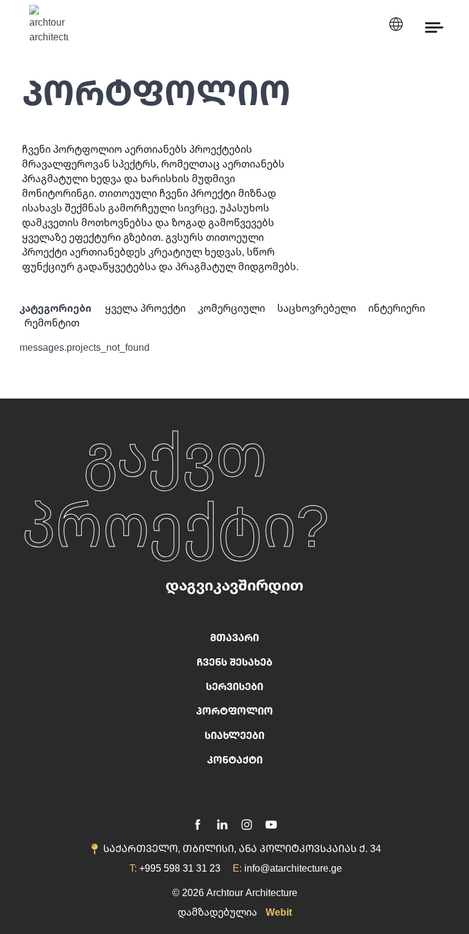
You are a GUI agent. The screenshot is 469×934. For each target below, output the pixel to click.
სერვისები (234, 686)
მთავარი (234, 637)
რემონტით (51, 322)
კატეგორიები (56, 308)
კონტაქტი (235, 760)
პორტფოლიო (234, 711)
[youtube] (271, 823)
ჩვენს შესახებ (234, 662)
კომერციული (232, 308)
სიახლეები (234, 735)
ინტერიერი (396, 308)
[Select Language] (396, 24)
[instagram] (246, 823)
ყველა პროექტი (146, 308)
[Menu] (434, 26)
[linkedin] (222, 823)
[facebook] (198, 823)
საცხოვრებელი (317, 308)
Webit (279, 912)
